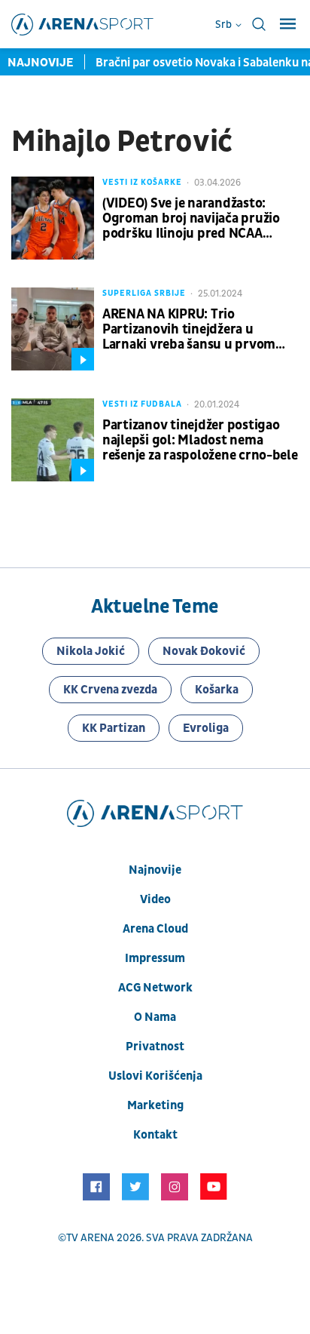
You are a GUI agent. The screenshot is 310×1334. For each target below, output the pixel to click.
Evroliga (206, 728)
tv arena (90, 1237)
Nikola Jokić (90, 651)
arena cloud (155, 928)
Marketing (155, 1105)
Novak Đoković (204, 651)
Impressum (155, 958)
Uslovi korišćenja (155, 1075)
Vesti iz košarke (142, 182)
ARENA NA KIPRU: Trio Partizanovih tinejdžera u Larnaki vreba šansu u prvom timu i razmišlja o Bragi (188, 329)
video (155, 899)
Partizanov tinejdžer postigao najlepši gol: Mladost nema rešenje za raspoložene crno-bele (200, 440)
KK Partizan (113, 728)
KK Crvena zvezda (110, 689)
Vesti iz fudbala (142, 404)
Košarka (217, 689)
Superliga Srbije (144, 293)
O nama (155, 1017)
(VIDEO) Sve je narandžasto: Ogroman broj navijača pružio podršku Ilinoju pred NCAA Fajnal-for (191, 218)
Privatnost (155, 1046)
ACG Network (155, 987)
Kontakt (155, 1134)
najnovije (155, 870)
